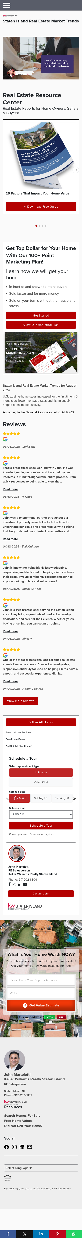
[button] (36, 226)
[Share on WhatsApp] (74, 1234)
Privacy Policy (63, 1188)
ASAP (22, 798)
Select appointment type (24, 766)
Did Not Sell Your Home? (19, 746)
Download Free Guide (42, 207)
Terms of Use (43, 1188)
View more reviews (20, 701)
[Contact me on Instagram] (14, 884)
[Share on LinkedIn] (41, 1234)
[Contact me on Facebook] (9, 884)
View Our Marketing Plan (41, 325)
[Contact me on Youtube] (25, 884)
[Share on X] (24, 1234)
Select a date (17, 791)
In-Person (41, 772)
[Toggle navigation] (6, 5)
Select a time (17, 808)
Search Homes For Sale (18, 732)
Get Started (41, 315)
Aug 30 (62, 798)
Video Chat (41, 782)
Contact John (41, 893)
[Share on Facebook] (8, 1234)
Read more (10, 489)
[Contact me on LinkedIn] (19, 884)
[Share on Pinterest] (57, 1234)
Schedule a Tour (41, 826)
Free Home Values (15, 739)
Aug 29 (40, 798)
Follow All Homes (41, 722)
